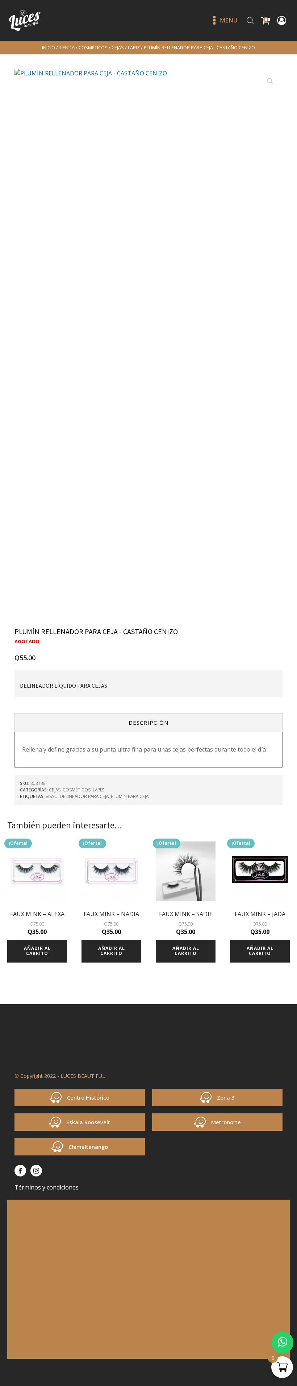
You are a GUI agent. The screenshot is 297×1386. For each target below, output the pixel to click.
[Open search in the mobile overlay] (250, 20)
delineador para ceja (84, 796)
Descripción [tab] (148, 722)
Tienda (67, 47)
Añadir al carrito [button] (37, 950)
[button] (270, 81)
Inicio (48, 47)
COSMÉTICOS (93, 47)
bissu (52, 796)
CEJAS (118, 47)
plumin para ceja (129, 796)
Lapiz (134, 47)
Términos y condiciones (46, 1187)
